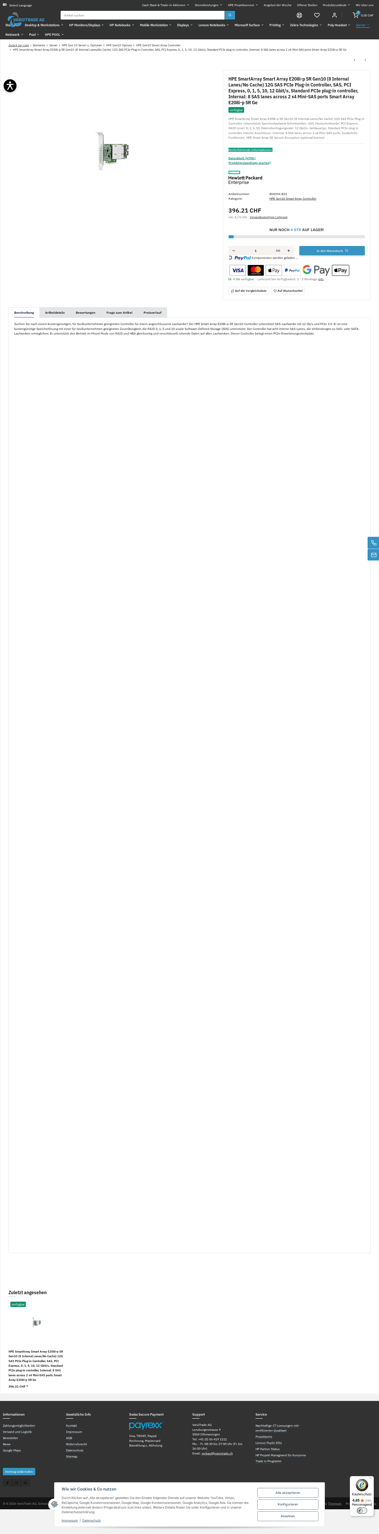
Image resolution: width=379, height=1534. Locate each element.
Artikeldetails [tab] (55, 312)
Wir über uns (365, 5)
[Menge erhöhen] (289, 250)
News (7, 1444)
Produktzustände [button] (335, 5)
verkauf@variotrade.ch (217, 1453)
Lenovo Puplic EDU (269, 1443)
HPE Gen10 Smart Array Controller (292, 198)
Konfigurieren (288, 1504)
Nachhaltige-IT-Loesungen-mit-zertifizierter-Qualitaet (278, 1427)
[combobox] (142, 15)
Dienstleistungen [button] (207, 5)
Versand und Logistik (17, 1432)
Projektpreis (264, 1436)
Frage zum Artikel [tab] (119, 312)
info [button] (321, 279)
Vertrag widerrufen (19, 1471)
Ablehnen (288, 1516)
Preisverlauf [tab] (152, 312)
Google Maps (12, 1450)
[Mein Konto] (334, 15)
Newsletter (10, 1438)
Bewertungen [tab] (85, 312)
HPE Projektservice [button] (241, 5)
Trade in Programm (268, 1461)
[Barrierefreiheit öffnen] (10, 85)
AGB (69, 1438)
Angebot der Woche (278, 5)
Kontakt (71, 1425)
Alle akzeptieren (288, 1493)
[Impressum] (299, 15)
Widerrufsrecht (76, 1444)
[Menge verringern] (234, 250)
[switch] (362, 1510)
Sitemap (71, 1456)
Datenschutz (91, 1520)
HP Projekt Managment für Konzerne (281, 1455)
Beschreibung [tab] (24, 312)
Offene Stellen (307, 5)
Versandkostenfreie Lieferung (268, 217)
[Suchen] (230, 15)
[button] (317, 15)
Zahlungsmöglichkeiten (19, 1425)
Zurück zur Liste (19, 45)
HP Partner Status (268, 1449)
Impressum (70, 1520)
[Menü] (371, 1479)
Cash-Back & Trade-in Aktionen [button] (163, 5)
